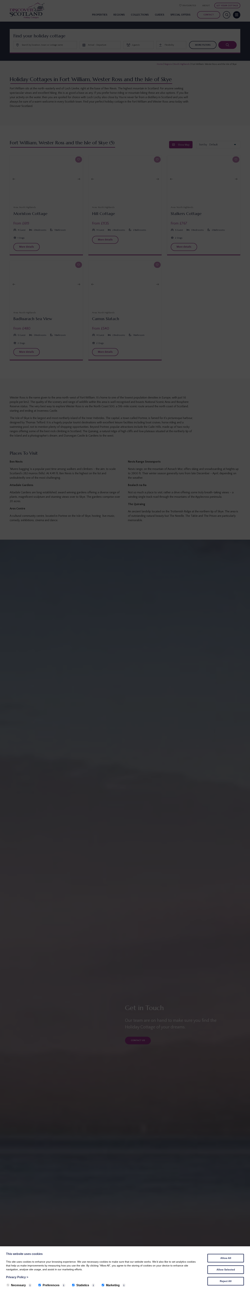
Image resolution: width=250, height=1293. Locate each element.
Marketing (113, 1285)
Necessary (18, 1285)
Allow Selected (226, 1269)
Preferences (51, 1285)
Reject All (226, 1281)
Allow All (225, 1258)
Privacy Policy (17, 1277)
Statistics (82, 1285)
